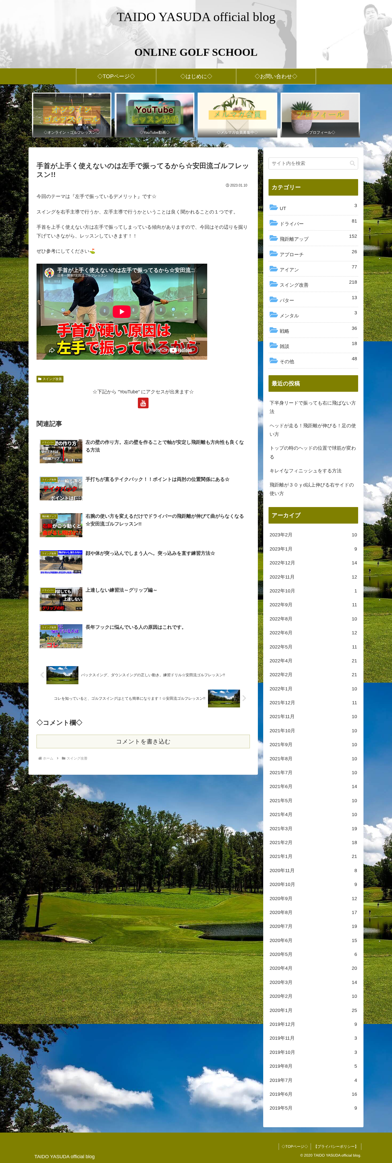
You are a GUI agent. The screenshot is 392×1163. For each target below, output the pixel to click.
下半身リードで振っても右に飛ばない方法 (313, 407)
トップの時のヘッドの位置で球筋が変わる (313, 452)
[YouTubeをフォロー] (143, 403)
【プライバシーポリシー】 (336, 1146)
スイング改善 (52, 379)
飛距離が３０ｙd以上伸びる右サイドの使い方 (312, 489)
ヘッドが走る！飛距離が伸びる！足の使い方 (313, 430)
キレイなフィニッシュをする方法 (306, 470)
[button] (352, 163)
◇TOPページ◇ (295, 1146)
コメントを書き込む (143, 741)
